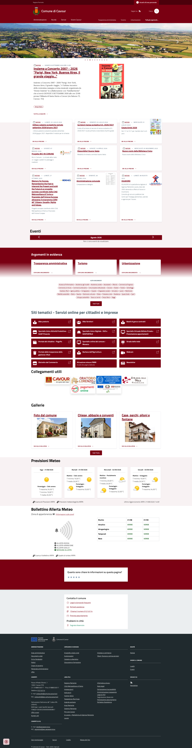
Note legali (100, 686)
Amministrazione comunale (88, 181)
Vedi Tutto (96, 453)
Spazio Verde (126, 294)
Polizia (99, 294)
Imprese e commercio (104, 653)
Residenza (117, 294)
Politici (33, 662)
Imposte (93, 291)
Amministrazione (40, 19)
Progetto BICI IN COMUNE (43, 154)
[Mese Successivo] (153, 237)
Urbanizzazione (135, 20)
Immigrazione (85, 291)
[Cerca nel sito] (156, 11)
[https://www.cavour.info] (57, 380)
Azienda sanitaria (70, 702)
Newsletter (134, 685)
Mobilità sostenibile (63, 294)
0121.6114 (41, 690)
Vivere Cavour (76, 19)
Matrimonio (128, 291)
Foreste (122, 287)
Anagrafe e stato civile (71, 653)
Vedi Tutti (96, 303)
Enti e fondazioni (36, 659)
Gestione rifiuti (64, 291)
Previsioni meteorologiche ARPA (71, 501)
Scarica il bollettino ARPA (44, 555)
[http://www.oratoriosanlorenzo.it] (83, 380)
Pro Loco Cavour (69, 712)
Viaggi (113, 297)
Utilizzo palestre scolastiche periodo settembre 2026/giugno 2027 (47, 126)
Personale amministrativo (39, 669)
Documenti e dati (36, 656)
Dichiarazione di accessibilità (106, 689)
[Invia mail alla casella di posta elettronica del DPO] (43, 727)
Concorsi (109, 287)
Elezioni (116, 287)
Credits (68, 740)
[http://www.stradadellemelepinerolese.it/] (134, 380)
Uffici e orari (35, 712)
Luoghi (132, 666)
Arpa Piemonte (69, 705)
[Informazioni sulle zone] (65, 514)
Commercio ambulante (80, 287)
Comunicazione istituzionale (97, 287)
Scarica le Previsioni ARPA (45, 501)
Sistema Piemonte (70, 708)
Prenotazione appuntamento (106, 699)
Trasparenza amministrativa (107, 20)
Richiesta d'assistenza (104, 702)
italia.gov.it (67, 692)
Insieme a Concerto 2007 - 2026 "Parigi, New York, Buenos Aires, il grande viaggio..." (57, 72)
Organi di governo (37, 665)
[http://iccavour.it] (108, 380)
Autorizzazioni (68, 656)
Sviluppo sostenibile (83, 297)
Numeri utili (35, 715)
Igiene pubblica (75, 291)
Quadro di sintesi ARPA (66, 555)
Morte (73, 294)
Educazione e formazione (72, 662)
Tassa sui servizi (95, 297)
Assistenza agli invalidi (82, 284)
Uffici (32, 672)
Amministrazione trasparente (107, 692)
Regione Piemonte (38, 2)
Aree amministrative (38, 653)
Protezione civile (107, 294)
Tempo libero (106, 297)
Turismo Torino (69, 696)
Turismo (123, 20)
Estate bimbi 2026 (129, 127)
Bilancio (115, 284)
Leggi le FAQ (101, 694)
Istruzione (115, 291)
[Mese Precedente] (39, 237)
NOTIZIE (38, 65)
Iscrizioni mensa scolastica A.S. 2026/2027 (95, 125)
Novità (53, 19)
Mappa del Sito (85, 740)
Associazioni (107, 284)
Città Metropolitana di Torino (73, 686)
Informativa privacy (103, 683)
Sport (133, 294)
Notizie (132, 653)
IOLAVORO (126, 181)
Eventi (132, 669)
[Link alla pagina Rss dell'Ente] (131, 682)
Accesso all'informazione (66, 284)
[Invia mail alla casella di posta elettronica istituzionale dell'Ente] (46, 693)
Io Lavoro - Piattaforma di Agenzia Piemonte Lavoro (79, 716)
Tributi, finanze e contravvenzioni (108, 656)
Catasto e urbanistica (71, 659)
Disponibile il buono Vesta (88, 151)
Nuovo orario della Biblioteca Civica (137, 151)
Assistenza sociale (96, 284)
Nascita (78, 294)
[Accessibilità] (6, 741)
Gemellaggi (130, 287)
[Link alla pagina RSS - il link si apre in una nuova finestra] (139, 11)
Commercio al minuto (65, 287)
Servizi (63, 19)
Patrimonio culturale (89, 294)
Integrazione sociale (104, 291)
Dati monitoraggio (37, 740)
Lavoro (122, 291)
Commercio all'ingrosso (126, 284)
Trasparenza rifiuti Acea (72, 699)
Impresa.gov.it (68, 689)
